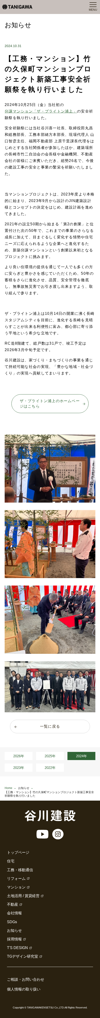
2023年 (18, 768)
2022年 (50, 768)
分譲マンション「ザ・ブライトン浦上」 (41, 111)
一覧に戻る (50, 726)
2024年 (81, 756)
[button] (50, 469)
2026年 (18, 756)
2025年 (50, 756)
